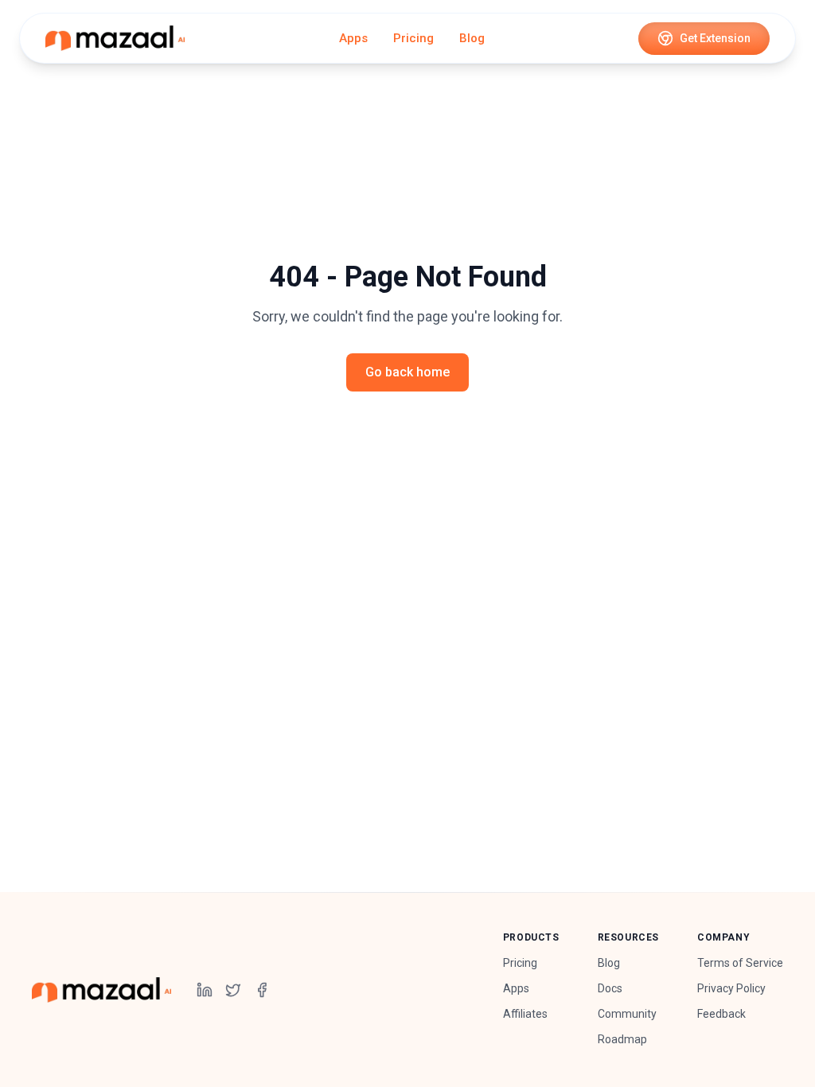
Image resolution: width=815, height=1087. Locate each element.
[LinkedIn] (205, 990)
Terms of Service (740, 962)
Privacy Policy (731, 988)
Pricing (413, 38)
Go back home (407, 372)
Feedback (721, 1013)
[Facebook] (262, 990)
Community (627, 1013)
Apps (353, 38)
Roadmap (622, 1039)
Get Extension (715, 38)
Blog (472, 38)
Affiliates (525, 1013)
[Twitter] (233, 990)
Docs (610, 988)
